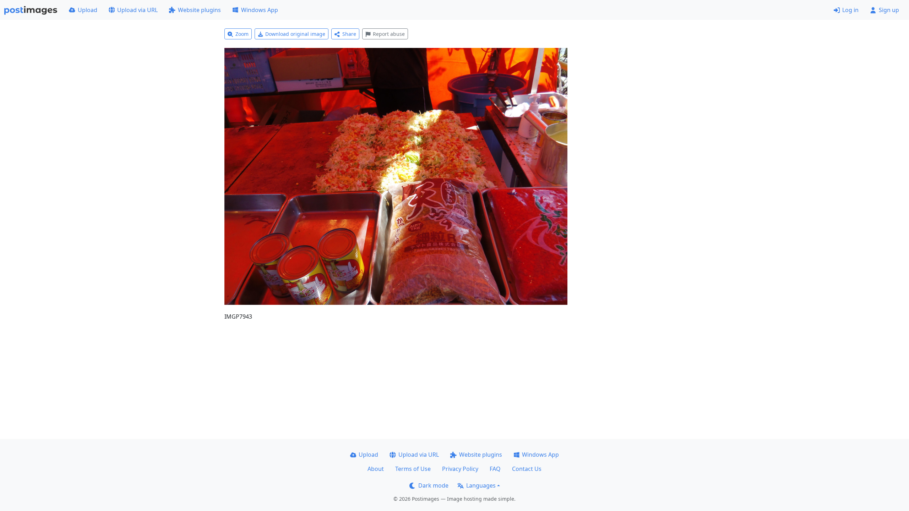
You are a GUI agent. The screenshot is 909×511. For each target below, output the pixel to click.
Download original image (295, 34)
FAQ (495, 469)
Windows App (259, 10)
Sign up (889, 10)
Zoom (242, 34)
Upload (87, 10)
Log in (850, 10)
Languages (481, 485)
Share (349, 34)
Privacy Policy (460, 469)
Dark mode (433, 485)
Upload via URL (137, 10)
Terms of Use (413, 469)
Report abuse (389, 34)
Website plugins (199, 10)
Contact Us (526, 469)
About (376, 469)
